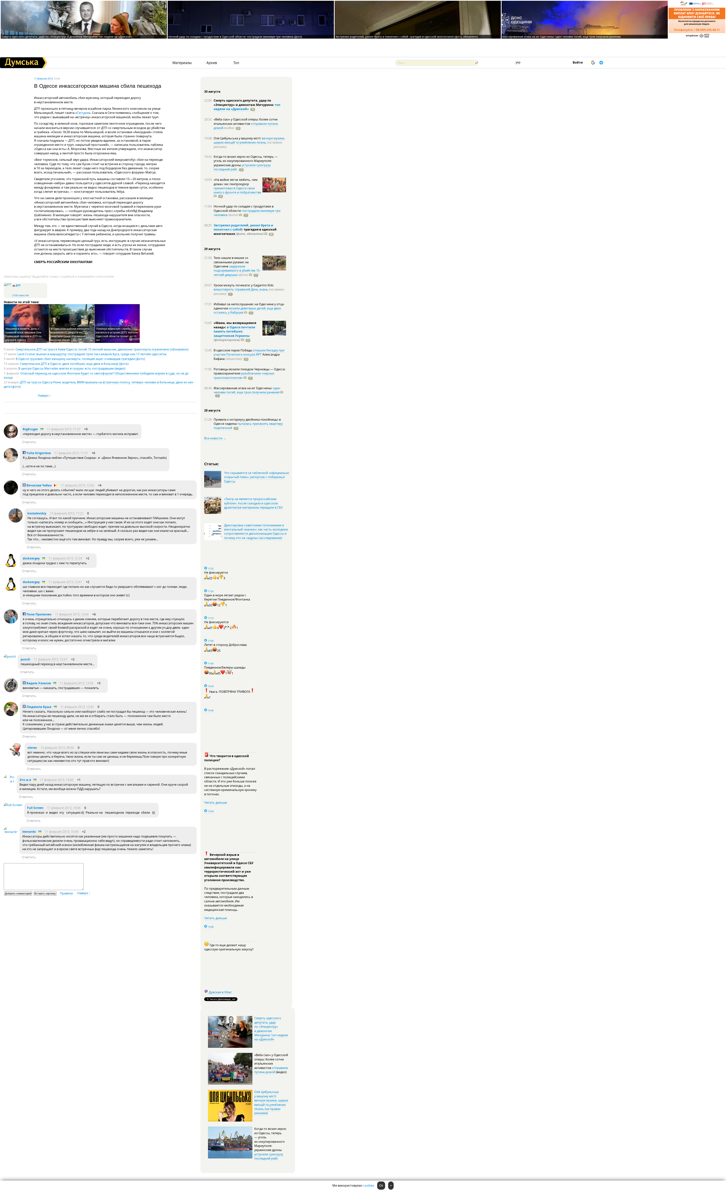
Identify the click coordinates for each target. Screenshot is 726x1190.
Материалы (182, 62)
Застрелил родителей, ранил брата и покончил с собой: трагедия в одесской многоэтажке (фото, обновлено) (406, 36)
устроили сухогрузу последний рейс (268, 1156)
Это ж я (25, 780)
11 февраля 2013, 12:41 (65, 582)
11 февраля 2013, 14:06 (64, 808)
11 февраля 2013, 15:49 (61, 832)
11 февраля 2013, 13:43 (77, 707)
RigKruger (30, 429)
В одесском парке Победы (233, 350)
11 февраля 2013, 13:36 (76, 683)
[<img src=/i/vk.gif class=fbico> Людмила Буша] (11, 715)
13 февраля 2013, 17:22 (66, 513)
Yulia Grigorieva (38, 453)
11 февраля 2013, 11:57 (71, 453)
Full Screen (35, 808)
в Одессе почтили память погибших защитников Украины (234, 331)
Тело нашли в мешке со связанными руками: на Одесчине (231, 262)
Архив (211, 62)
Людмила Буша (38, 707)
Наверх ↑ (44, 395)
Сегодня (83, 113)
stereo (32, 748)
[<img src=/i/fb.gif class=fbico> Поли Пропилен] (11, 622)
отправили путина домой (271, 1070)
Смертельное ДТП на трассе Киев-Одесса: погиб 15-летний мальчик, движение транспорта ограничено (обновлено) (102, 349)
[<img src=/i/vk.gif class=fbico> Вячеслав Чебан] (11, 493)
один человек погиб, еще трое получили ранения (247, 390)
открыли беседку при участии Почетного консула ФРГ (249, 352)
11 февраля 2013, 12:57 (50, 659)
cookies (368, 1185)
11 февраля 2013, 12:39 (65, 558)
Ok (381, 1185)
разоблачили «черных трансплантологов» (244, 375)
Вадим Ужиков (38, 683)
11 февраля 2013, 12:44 (71, 614)
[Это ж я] (9, 781)
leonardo (29, 832)
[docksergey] (11, 566)
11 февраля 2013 (43, 78)
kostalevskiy (36, 513)
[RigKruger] (11, 437)
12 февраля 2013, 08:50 (57, 748)
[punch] (10, 656)
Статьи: (211, 463)
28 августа (212, 410)
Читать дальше (215, 802)
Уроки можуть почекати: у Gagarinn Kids (244, 285)
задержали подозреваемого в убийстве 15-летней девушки (237, 270)
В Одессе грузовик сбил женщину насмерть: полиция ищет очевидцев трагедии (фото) (80, 359)
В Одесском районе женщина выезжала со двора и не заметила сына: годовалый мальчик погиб (70, 334)
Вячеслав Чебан (39, 485)
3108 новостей (20, 295)
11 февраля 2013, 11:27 (63, 429)
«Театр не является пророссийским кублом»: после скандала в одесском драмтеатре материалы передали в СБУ (253, 503)
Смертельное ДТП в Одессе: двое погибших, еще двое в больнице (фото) (74, 364)
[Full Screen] (13, 805)
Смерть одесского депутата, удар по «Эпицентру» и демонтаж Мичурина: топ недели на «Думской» (67, 36)
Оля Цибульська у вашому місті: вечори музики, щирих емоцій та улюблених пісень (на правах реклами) (271, 1102)
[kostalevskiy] (16, 521)
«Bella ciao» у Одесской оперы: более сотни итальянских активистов (246, 121)
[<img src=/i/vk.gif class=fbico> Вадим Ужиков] (11, 691)
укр (518, 62)
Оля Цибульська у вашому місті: (238, 138)
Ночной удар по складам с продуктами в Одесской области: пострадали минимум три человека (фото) (235, 36)
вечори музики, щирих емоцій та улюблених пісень (249, 140)
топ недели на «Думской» (247, 107)
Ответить (29, 442)
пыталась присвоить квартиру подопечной (248, 426)
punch (25, 659)
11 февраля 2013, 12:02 (77, 485)
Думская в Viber (220, 992)
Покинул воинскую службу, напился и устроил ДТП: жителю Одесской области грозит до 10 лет (117, 334)
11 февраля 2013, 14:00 (56, 780)
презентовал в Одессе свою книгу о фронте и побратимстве (237, 190)
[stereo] (16, 756)
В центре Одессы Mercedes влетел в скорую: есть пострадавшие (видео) (71, 368)
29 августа (212, 249)
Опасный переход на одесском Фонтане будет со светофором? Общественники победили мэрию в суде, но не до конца (96, 375)
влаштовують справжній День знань (241, 289)
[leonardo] (11, 832)
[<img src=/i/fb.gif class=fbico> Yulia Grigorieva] (11, 461)
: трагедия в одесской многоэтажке (245, 231)
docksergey (31, 558)
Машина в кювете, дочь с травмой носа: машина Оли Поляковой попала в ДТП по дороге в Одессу (23, 334)
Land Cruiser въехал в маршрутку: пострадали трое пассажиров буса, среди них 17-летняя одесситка (91, 354)
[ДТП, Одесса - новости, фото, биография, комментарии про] (7, 284)
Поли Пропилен (38, 614)
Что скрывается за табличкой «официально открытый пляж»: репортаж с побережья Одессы (256, 477)
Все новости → (215, 438)
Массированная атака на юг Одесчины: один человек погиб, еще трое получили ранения (561, 36)
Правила (66, 893)
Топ (236, 62)
